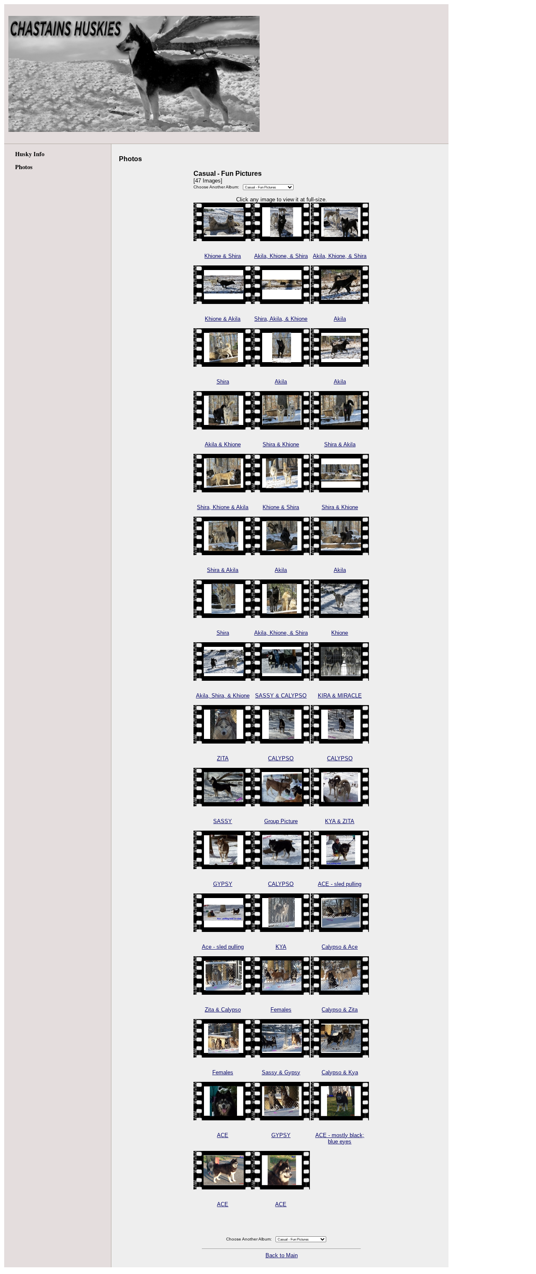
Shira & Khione (281, 444)
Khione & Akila (222, 319)
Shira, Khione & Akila (222, 507)
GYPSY (222, 884)
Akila (340, 319)
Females (281, 1009)
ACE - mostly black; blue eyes (339, 1138)
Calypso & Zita (340, 1009)
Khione (339, 633)
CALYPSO (281, 758)
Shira (222, 381)
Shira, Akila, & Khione (280, 319)
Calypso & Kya (340, 1072)
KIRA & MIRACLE (340, 695)
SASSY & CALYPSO (281, 695)
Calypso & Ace (340, 947)
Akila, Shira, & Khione (223, 695)
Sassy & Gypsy (281, 1072)
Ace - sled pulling (223, 947)
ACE (222, 1135)
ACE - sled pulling (339, 884)
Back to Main (281, 1255)
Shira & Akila (340, 444)
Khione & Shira (222, 256)
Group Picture (281, 821)
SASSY (222, 821)
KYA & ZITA (339, 821)
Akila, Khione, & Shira (281, 256)
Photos (24, 166)
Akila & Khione (223, 444)
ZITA (223, 758)
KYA (281, 947)
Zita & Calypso (223, 1009)
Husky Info (29, 153)
